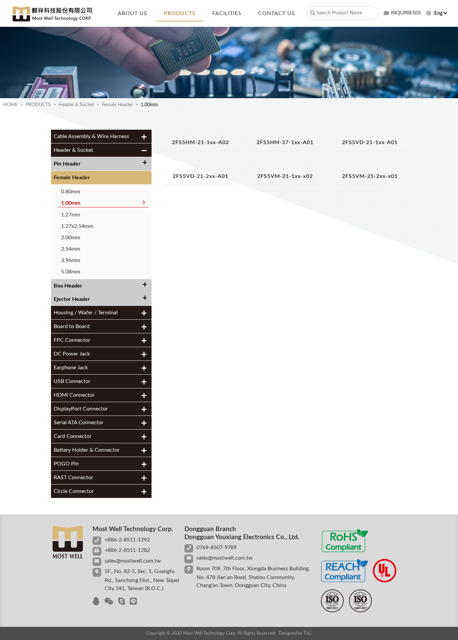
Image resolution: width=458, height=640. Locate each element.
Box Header (68, 286)
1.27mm (70, 214)
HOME (10, 105)
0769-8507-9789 (216, 547)
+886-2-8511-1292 (127, 539)
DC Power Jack (72, 354)
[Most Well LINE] (133, 602)
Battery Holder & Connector (87, 450)
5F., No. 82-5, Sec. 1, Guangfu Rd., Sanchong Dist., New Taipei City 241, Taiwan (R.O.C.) (142, 580)
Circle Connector (74, 491)
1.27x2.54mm (77, 226)
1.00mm (70, 203)
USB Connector (72, 381)
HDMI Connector (74, 395)
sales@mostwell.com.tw (133, 561)
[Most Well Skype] (121, 602)
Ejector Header (72, 299)
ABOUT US (132, 13)
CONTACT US (276, 13)
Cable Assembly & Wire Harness (91, 136)
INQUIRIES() (406, 12)
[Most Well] (52, 13)
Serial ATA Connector (79, 422)
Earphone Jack (71, 367)
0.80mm (70, 191)
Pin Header (67, 164)
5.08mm (70, 271)
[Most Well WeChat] (108, 602)
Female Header (117, 105)
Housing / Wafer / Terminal (86, 312)
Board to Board (72, 326)
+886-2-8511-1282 (127, 550)
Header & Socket (76, 105)
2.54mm (70, 249)
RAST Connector (73, 477)
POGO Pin (66, 463)
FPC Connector (72, 340)
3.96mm (70, 260)
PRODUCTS (179, 13)
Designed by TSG (295, 633)
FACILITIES (226, 13)
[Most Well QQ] (96, 602)
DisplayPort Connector (81, 408)
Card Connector (73, 436)
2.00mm (70, 237)
